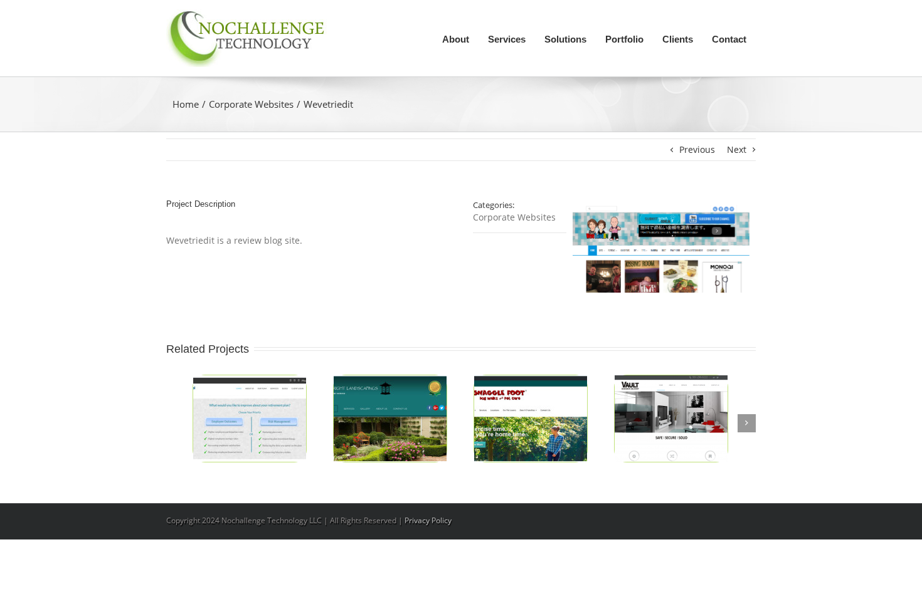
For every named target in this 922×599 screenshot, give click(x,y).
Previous (697, 149)
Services (507, 39)
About (455, 39)
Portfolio (624, 39)
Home (185, 104)
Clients (677, 39)
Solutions (565, 39)
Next (736, 149)
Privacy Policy (428, 520)
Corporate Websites (251, 104)
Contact (729, 39)
